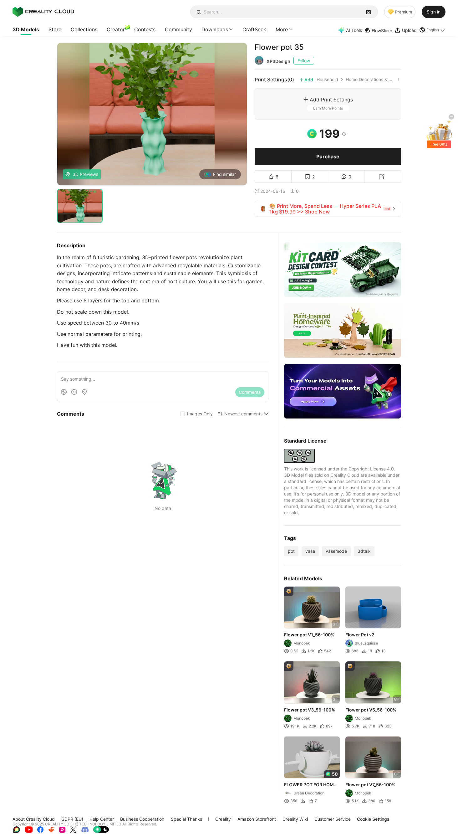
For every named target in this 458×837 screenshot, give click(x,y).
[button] (432, 30)
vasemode (336, 551)
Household (327, 79)
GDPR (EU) (72, 819)
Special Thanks (186, 819)
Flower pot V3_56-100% (309, 709)
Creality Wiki (295, 819)
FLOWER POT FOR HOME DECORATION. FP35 (310, 785)
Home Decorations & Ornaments (371, 79)
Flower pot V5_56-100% (370, 709)
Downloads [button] (214, 29)
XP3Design (278, 61)
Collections (84, 29)
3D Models (26, 29)
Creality (223, 819)
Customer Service (332, 819)
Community (178, 29)
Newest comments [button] (243, 413)
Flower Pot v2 (359, 635)
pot (291, 551)
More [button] (282, 29)
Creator (116, 29)
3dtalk (364, 551)
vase (310, 551)
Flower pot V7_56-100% (370, 784)
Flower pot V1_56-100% (309, 635)
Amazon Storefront (256, 819)
